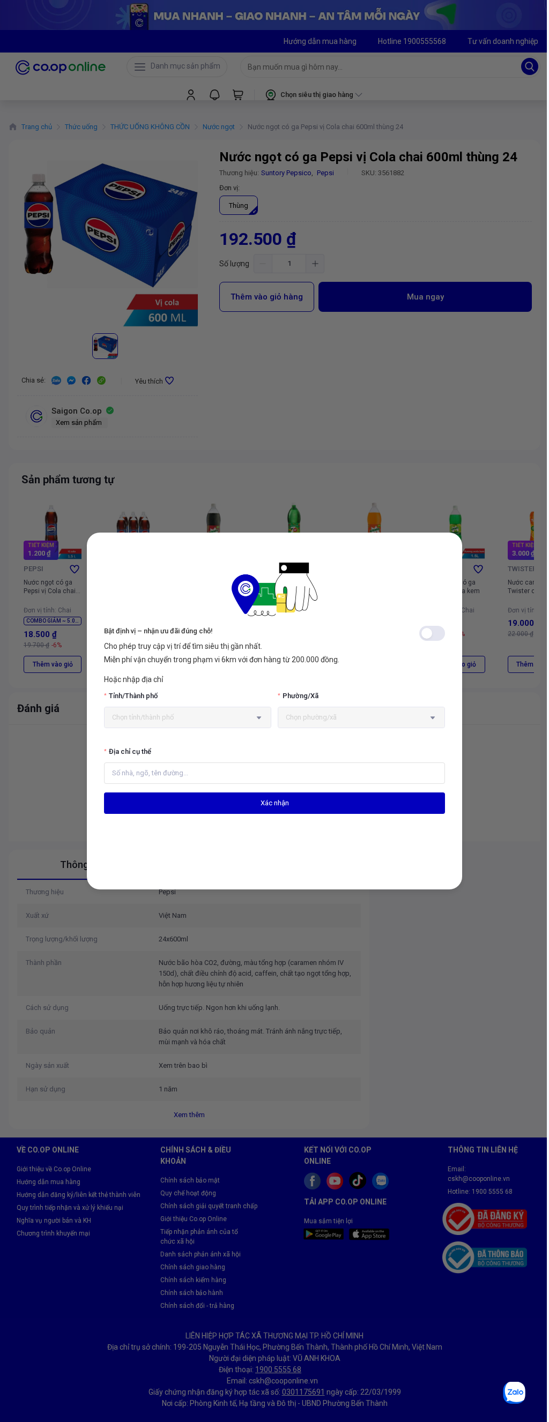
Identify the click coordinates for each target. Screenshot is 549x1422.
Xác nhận (275, 803)
